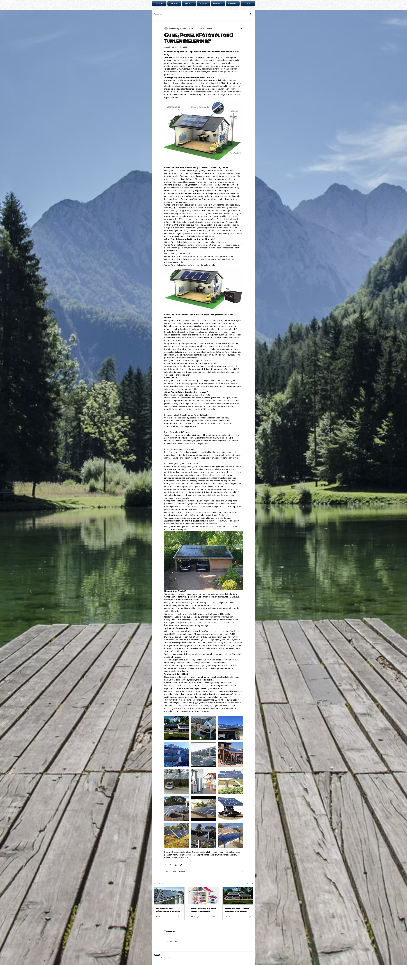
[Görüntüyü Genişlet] (176, 728)
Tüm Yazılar (158, 14)
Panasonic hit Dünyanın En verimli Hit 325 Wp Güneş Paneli (168, 910)
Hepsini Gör (249, 883)
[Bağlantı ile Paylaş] (181, 865)
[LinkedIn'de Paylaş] (176, 865)
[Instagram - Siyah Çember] (155, 955)
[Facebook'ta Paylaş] (165, 865)
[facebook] (157, 955)
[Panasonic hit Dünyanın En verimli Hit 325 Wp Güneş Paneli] (169, 895)
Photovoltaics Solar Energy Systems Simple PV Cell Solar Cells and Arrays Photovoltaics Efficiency (203, 910)
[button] (251, 14)
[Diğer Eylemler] (241, 28)
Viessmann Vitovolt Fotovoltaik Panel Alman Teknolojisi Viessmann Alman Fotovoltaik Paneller (237, 910)
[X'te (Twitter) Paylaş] (170, 865)
